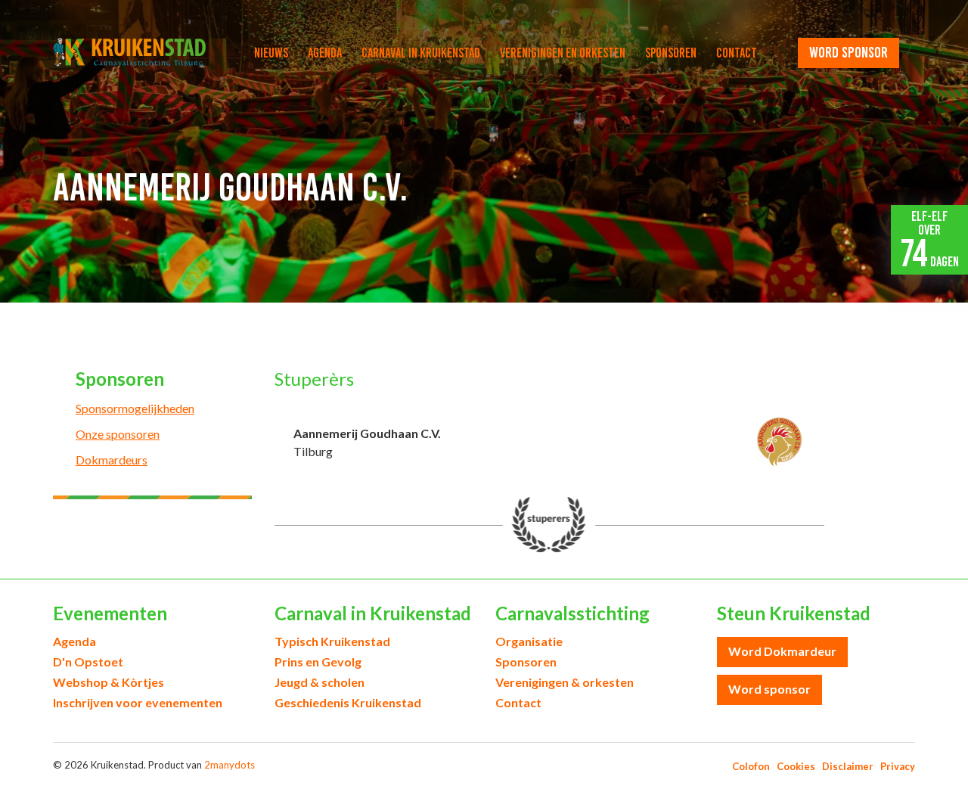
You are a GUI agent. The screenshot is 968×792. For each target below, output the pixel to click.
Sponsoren (671, 53)
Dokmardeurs (111, 459)
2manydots (229, 765)
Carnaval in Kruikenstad (420, 53)
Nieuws (271, 53)
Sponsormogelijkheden (135, 408)
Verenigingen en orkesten (562, 53)
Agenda (325, 53)
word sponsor (848, 52)
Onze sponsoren (118, 434)
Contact (736, 53)
